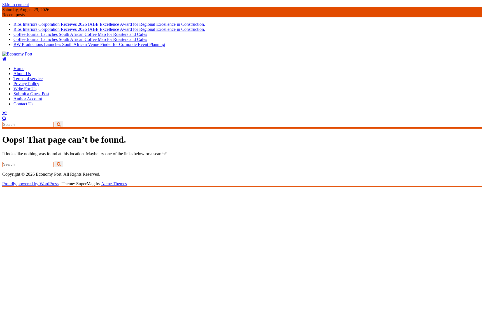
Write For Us (24, 88)
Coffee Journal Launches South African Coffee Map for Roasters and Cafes (80, 34)
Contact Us (23, 103)
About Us (22, 73)
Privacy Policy (26, 83)
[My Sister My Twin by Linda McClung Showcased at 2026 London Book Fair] (4, 113)
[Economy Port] (4, 59)
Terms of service (28, 78)
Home (18, 68)
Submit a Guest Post (31, 93)
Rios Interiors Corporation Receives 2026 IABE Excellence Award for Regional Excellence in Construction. (109, 24)
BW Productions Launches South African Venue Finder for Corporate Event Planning (89, 44)
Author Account (27, 98)
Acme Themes (114, 183)
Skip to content (15, 4)
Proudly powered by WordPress (30, 183)
